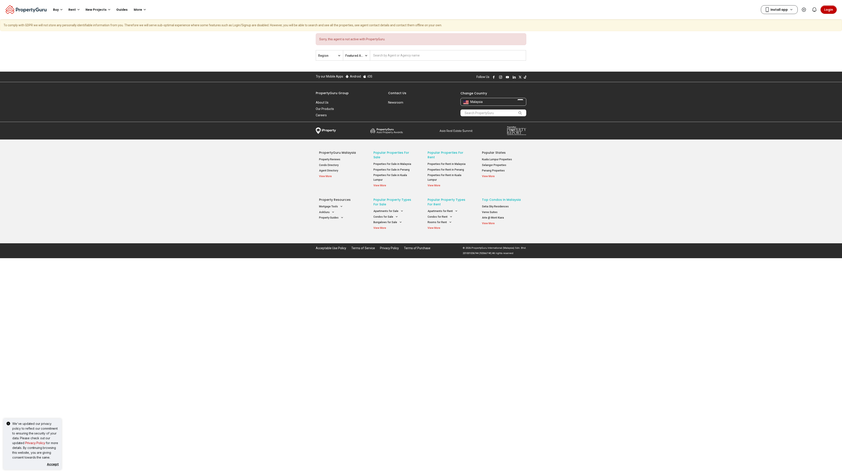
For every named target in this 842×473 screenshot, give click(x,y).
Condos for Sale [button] (383, 216)
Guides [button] (122, 9)
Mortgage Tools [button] (329, 206)
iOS (369, 76)
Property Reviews (329, 159)
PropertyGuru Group (332, 93)
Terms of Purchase (417, 248)
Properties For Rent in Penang (446, 169)
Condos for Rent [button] (438, 216)
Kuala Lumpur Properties (497, 159)
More (138, 9)
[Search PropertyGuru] (520, 113)
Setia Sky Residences (495, 206)
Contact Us (397, 93)
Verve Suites (490, 212)
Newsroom (395, 102)
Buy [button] (56, 9)
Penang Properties (493, 170)
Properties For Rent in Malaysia (447, 164)
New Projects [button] (96, 9)
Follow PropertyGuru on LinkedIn (513, 77)
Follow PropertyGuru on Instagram (500, 77)
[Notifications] (814, 9)
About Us (322, 102)
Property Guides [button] (329, 217)
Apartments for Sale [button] (386, 211)
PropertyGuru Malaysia (337, 152)
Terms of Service (363, 248)
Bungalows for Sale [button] (385, 222)
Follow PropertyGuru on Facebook (493, 77)
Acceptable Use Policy (331, 248)
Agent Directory (328, 170)
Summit (456, 130)
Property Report (516, 130)
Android (355, 76)
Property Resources (335, 200)
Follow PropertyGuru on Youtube (506, 77)
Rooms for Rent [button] (438, 222)
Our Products (325, 109)
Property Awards (386, 130)
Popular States (494, 152)
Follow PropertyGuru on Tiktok (524, 77)
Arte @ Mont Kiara (493, 217)
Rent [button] (72, 9)
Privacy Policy (35, 443)
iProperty (326, 130)
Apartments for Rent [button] (440, 211)
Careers (321, 115)
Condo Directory (329, 165)
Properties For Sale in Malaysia (392, 164)
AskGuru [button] (324, 212)
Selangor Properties (494, 165)
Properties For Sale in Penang (391, 169)
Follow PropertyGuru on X (519, 77)
